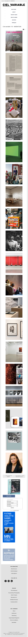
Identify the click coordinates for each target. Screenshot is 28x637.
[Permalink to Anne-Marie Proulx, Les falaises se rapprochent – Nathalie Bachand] (14, 307)
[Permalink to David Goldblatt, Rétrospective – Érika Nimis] (14, 241)
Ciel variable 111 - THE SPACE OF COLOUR (20, 476)
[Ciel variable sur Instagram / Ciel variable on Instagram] (9, 581)
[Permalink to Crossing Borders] (14, 63)
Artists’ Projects (14, 595)
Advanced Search (16, 510)
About (14, 12)
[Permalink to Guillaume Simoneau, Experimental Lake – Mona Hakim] (14, 418)
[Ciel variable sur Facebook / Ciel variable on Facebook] (6, 581)
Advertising (14, 615)
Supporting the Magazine (14, 617)
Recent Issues (14, 568)
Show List (24, 29)
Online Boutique (14, 571)
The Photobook (14, 590)
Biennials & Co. (14, 597)
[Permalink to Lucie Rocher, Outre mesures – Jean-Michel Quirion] (14, 396)
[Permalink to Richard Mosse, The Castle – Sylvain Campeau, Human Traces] (14, 130)
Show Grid (23, 29)
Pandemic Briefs (14, 602)
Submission (14, 613)
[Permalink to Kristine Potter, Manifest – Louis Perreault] (14, 440)
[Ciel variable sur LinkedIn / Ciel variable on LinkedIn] (12, 581)
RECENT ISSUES (14, 14)
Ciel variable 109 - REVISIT (8, 476)
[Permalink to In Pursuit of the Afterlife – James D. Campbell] (14, 174)
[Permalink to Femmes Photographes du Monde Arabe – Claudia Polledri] (14, 285)
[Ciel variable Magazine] (14, 7)
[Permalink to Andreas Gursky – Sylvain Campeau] (14, 263)
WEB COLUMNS (14, 17)
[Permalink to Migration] (14, 85)
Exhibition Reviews (14, 599)
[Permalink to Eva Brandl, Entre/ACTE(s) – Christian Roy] (14, 352)
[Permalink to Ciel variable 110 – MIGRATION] (14, 41)
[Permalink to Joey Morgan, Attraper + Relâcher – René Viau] (14, 374)
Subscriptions (14, 573)
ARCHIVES (14, 20)
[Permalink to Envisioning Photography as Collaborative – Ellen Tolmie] (14, 196)
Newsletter (14, 622)
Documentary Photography (14, 592)
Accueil (3, 0)
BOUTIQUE (13, 9)
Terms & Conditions (14, 620)
